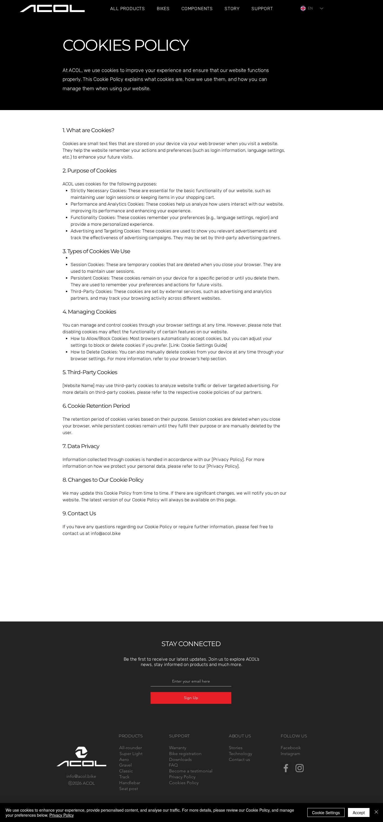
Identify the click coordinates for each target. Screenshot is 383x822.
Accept (359, 812)
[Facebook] (285, 768)
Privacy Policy (61, 815)
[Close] (376, 812)
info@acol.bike (106, 533)
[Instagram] (299, 768)
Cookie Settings (326, 812)
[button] (232, 8)
